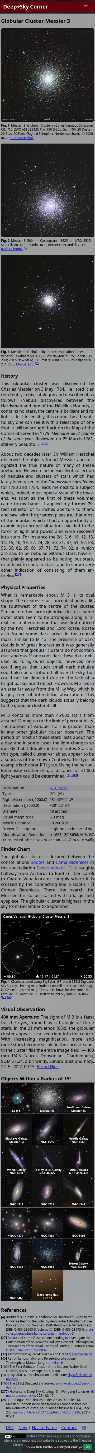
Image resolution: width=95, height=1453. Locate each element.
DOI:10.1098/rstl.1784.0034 (26, 1350)
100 (74, 775)
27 (18, 574)
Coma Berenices (72, 862)
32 (26, 248)
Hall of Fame (44, 1427)
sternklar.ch (54, 1362)
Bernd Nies (48, 1067)
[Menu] (86, 7)
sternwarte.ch (82, 1354)
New (22, 1427)
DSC (10, 1427)
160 (9, 997)
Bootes (38, 862)
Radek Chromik (12, 249)
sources (52, 1436)
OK (88, 1446)
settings (76, 1446)
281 (44, 443)
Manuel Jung (25, 364)
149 (4, 997)
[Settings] (85, 1428)
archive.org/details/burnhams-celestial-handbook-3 (49, 1331)
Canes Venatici (51, 868)
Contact (69, 1427)
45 (37, 363)
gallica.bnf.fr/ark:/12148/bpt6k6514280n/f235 (46, 1412)
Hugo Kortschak (22, 138)
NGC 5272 (58, 787)
